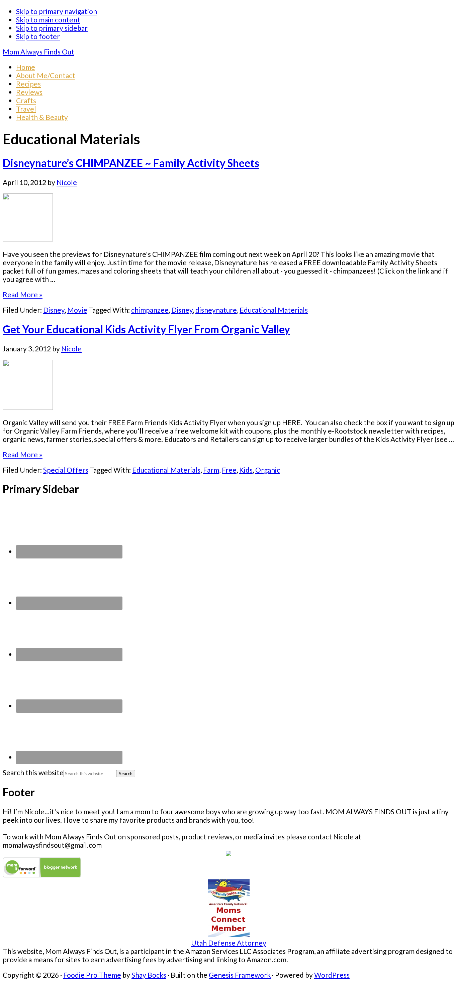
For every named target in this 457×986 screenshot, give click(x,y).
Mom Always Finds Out (38, 51)
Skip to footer (38, 36)
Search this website (33, 772)
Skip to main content (48, 19)
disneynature (216, 310)
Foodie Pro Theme (92, 975)
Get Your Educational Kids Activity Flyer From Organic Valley (146, 329)
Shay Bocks (148, 975)
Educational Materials (274, 310)
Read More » (22, 294)
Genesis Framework (240, 975)
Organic (267, 470)
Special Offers (65, 470)
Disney (54, 310)
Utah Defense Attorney (228, 943)
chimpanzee (150, 310)
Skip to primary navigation (56, 11)
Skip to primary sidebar (52, 28)
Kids (246, 470)
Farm (211, 470)
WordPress (332, 975)
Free (229, 470)
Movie (77, 310)
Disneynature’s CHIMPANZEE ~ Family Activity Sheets (131, 163)
